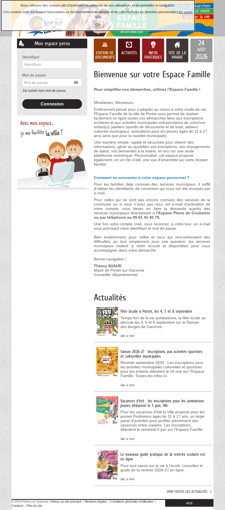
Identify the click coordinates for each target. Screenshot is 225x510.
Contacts (18, 505)
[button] (76, 82)
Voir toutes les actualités (187, 491)
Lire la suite (127, 336)
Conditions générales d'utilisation (131, 501)
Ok (99, 25)
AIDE (189, 503)
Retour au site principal (66, 501)
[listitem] (201, 50)
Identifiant (30, 57)
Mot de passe (34, 75)
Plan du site (34, 505)
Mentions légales (96, 501)
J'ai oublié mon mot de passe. (44, 91)
